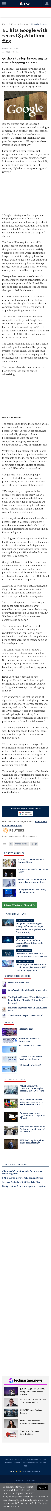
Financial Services (39, 24)
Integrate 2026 (26, 1029)
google (34, 844)
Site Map (43, 1463)
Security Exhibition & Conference (29, 1040)
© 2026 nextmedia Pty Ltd (30, 1471)
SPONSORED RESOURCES (17, 976)
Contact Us (9, 1459)
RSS (25, 1466)
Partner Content (15, 913)
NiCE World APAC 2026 (30, 1046)
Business (24, 24)
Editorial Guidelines (31, 1459)
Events (9, 1022)
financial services (21, 844)
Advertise (17, 1463)
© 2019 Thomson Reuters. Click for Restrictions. (19, 836)
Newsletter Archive (30, 1463)
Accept (43, 1487)
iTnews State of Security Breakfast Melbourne (30, 1058)
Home (5, 24)
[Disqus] (25, 1228)
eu (11, 844)
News (13, 24)
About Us (18, 1459)
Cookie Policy (37, 1503)
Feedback (8, 1463)
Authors (43, 1459)
